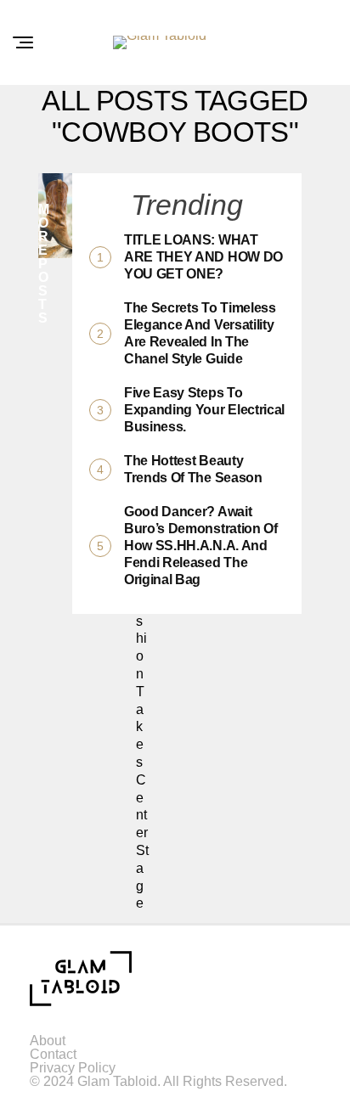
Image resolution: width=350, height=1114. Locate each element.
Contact (53, 1054)
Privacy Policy (73, 1068)
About (47, 1040)
